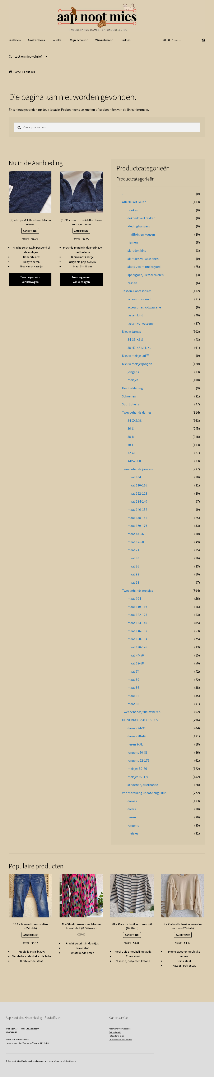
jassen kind (135, 315)
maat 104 (134, 477)
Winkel (57, 40)
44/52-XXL (134, 461)
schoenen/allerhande (142, 785)
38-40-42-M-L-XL (139, 348)
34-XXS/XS (134, 420)
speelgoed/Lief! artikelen (145, 275)
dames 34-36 (136, 728)
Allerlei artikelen (134, 202)
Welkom (15, 40)
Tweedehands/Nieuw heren (141, 712)
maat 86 (133, 566)
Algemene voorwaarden (120, 1028)
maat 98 (133, 582)
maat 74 (133, 550)
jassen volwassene (140, 323)
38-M (131, 437)
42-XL (131, 453)
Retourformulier (116, 1035)
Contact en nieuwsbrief (25, 56)
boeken (132, 210)
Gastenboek (36, 40)
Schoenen (129, 396)
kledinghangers (138, 226)
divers (131, 809)
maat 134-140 (137, 501)
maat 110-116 (137, 485)
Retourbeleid (115, 1032)
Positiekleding (132, 388)
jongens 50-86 (137, 752)
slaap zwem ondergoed (143, 266)
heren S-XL (135, 744)
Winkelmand (104, 40)
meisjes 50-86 (137, 768)
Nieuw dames (131, 331)
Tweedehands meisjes (137, 590)
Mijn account (79, 40)
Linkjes (126, 40)
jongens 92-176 (138, 760)
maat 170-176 (137, 526)
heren (131, 817)
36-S (130, 428)
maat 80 (133, 558)
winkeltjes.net (69, 1061)
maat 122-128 (137, 493)
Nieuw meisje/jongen (137, 364)
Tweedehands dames (137, 412)
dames (132, 801)
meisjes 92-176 (138, 777)
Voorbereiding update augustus (144, 793)
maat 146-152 (137, 509)
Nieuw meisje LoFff (135, 355)
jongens (133, 372)
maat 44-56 (135, 534)
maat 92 (133, 574)
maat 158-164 (137, 518)
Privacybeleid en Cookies (120, 1039)
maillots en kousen (141, 234)
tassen (132, 283)
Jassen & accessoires (137, 291)
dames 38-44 (136, 736)
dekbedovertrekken (141, 218)
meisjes (132, 380)
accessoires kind (138, 299)
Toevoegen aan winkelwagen (30, 279)
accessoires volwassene (144, 307)
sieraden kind (136, 250)
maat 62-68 (135, 542)
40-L (130, 445)
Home (17, 72)
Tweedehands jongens (138, 469)
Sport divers (130, 404)
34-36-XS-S (135, 339)
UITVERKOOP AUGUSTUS (140, 720)
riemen (132, 242)
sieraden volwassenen (143, 259)
